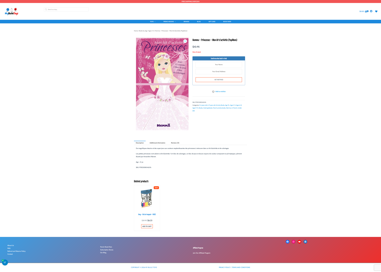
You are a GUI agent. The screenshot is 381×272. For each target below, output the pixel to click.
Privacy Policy (224, 267)
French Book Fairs (106, 247)
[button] (154, 21)
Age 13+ (227, 105)
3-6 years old (203, 105)
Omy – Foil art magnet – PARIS (147, 214)
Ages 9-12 (195, 108)
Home (136, 31)
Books (201, 108)
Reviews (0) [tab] (175, 143)
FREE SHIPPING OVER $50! (191, 1)
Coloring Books (207, 108)
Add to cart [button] (147, 226)
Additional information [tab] (157, 143)
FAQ (8, 248)
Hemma (228, 108)
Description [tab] (140, 143)
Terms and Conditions (241, 267)
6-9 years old (211, 105)
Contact (10, 254)
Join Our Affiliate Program (201, 253)
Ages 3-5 (151, 31)
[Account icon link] (371, 11)
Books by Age (143, 31)
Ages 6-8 (239, 105)
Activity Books (220, 105)
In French (234, 108)
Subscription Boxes (106, 250)
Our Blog (103, 253)
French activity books (219, 108)
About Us (10, 245)
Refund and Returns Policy (16, 251)
